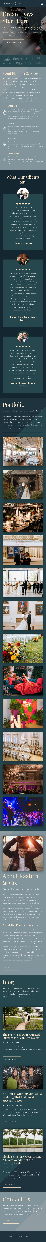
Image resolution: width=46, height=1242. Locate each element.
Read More (10, 1059)
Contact (9, 967)
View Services (12, 42)
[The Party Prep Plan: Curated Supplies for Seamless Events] (23, 1018)
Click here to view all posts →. (15, 997)
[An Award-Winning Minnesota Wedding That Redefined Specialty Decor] (23, 1077)
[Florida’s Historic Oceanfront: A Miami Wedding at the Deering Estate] (23, 1140)
